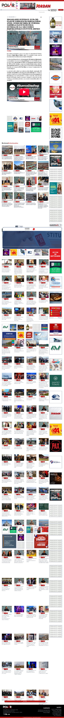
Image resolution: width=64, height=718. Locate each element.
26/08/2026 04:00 (31, 697)
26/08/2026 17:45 (43, 585)
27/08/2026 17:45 (43, 413)
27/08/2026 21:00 (6, 413)
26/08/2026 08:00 (31, 669)
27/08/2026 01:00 (6, 510)
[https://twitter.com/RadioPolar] (17, 5)
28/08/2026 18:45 (31, 282)
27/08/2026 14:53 (31, 445)
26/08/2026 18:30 (6, 585)
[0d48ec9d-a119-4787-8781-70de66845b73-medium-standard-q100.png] (8, 7)
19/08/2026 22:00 (30, 170)
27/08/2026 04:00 (19, 494)
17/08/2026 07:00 (42, 186)
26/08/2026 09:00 (19, 669)
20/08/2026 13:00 (18, 170)
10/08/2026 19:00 (30, 201)
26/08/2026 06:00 (6, 697)
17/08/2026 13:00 (30, 186)
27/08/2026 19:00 (31, 413)
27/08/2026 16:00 (6, 445)
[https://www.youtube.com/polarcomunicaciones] (17, 8)
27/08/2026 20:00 (19, 413)
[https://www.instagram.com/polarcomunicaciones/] (17, 7)
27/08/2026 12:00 (19, 461)
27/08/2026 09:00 (6, 478)
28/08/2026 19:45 (31, 266)
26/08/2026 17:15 (6, 613)
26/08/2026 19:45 (6, 557)
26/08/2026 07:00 (43, 669)
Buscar (61, 9)
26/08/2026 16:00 (31, 613)
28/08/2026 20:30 (7, 266)
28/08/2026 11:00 (31, 347)
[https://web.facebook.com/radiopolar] (17, 3)
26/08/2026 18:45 (43, 557)
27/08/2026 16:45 (31, 429)
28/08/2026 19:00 (19, 282)
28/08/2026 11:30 (19, 347)
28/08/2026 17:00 (44, 299)
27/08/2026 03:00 (31, 494)
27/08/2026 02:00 (43, 494)
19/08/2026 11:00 (42, 170)
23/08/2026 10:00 (30, 155)
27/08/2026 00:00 (19, 510)
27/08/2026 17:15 (6, 429)
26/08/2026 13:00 (19, 641)
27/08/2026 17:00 (19, 429)
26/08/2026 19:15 (19, 557)
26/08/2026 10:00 (6, 669)
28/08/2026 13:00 (21, 227)
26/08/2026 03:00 (43, 697)
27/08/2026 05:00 (6, 494)
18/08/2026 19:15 (18, 186)
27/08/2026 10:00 (43, 461)
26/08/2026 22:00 (43, 510)
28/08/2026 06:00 (43, 364)
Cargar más (25, 701)
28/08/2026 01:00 (6, 396)
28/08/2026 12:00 (6, 347)
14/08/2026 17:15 (6, 201)
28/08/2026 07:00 (31, 364)
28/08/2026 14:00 (31, 315)
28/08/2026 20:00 (19, 266)
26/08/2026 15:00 (43, 613)
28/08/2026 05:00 (6, 380)
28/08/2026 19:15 (7, 282)
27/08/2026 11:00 (31, 461)
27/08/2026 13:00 (6, 461)
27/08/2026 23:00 (31, 396)
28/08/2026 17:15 (31, 299)
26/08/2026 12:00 (31, 641)
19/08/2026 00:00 (6, 186)
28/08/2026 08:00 (19, 364)
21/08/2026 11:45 (42, 155)
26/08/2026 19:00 (31, 557)
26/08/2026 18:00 (31, 585)
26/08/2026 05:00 (19, 697)
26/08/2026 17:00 (19, 613)
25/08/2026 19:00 (18, 155)
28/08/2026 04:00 (19, 380)
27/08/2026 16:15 (43, 429)
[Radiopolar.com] (1, 10)
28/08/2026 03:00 (31, 380)
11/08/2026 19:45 (18, 201)
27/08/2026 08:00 (19, 478)
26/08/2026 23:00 (31, 510)
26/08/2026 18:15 (19, 585)
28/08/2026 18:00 (7, 299)
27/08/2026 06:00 (43, 478)
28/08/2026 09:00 (6, 364)
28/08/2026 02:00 (43, 380)
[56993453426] (17, 2)
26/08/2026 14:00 (6, 641)
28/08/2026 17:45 (19, 299)
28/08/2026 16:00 (7, 315)
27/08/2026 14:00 (43, 445)
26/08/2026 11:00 (6, 155)
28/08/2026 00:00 (19, 396)
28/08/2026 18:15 (44, 282)
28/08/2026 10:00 (43, 347)
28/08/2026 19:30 (44, 266)
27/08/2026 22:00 (43, 396)
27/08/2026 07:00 (31, 478)
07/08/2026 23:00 (42, 201)
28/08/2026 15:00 (19, 315)
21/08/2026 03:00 (6, 170)
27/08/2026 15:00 (19, 445)
